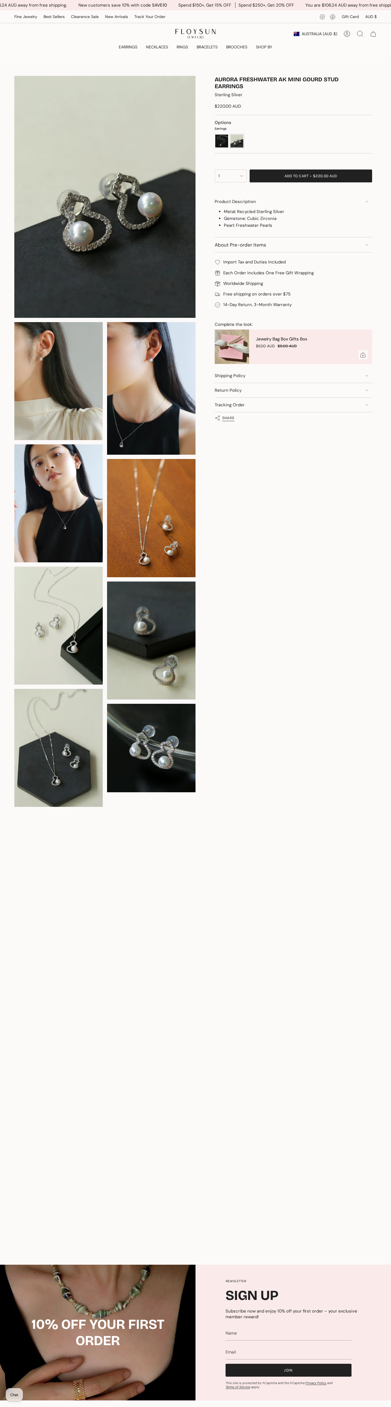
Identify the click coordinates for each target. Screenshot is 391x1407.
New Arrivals (116, 16)
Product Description (235, 201)
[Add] (363, 354)
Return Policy (228, 390)
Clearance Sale (85, 16)
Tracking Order (230, 405)
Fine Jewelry (25, 16)
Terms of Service (238, 1387)
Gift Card (350, 16)
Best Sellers (54, 16)
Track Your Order (149, 16)
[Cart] (373, 34)
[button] (128, 47)
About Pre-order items (240, 245)
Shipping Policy (230, 376)
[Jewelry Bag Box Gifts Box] (232, 347)
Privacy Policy (315, 1383)
